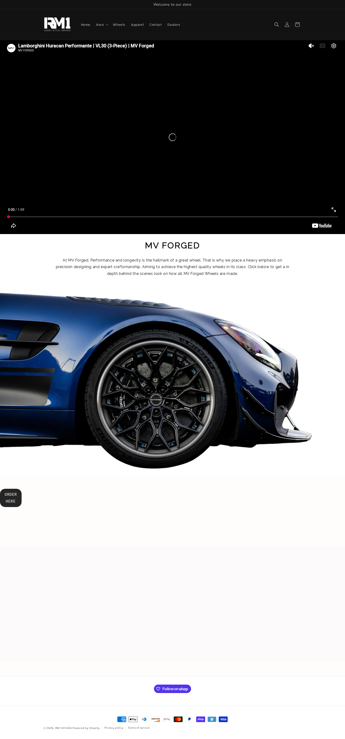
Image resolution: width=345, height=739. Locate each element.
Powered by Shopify (86, 728)
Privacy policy (113, 728)
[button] (101, 25)
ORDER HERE (11, 498)
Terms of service (139, 728)
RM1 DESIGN (63, 728)
